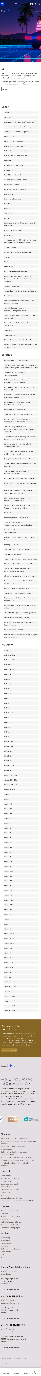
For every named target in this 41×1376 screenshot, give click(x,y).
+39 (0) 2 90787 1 (8, 1329)
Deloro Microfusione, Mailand (15, 151)
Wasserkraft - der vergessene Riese (17, 593)
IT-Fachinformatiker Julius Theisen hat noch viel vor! (20, 484)
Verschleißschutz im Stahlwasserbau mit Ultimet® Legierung (19, 302)
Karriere (7, 209)
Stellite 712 (8, 915)
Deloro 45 (7, 718)
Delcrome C (8, 674)
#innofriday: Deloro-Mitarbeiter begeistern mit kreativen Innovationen (20, 452)
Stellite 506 (8, 862)
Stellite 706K (9, 910)
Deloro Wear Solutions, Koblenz (15, 156)
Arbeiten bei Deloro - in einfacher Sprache (20, 127)
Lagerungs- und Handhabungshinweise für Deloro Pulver (20, 224)
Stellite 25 (8, 828)
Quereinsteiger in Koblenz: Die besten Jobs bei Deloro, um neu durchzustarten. (20, 241)
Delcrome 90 (9, 665)
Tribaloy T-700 (9, 1001)
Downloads (8, 161)
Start (6, 262)
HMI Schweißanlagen (12, 185)
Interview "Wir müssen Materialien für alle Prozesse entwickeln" (19, 396)
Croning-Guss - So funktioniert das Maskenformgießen (17, 472)
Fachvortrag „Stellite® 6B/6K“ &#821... (16, 1157)
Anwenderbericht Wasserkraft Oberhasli (19, 122)
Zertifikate (5, 1219)
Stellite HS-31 (9, 943)
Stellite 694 (8, 871)
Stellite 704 (8, 900)
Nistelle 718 (8, 751)
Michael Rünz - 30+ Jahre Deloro (16, 360)
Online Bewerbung (8, 1243)
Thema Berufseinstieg (12, 554)
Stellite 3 (7, 842)
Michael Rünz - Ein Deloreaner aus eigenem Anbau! (20, 606)
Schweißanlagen (10, 247)
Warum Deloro (9, 335)
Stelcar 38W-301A (10, 775)
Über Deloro (8, 267)
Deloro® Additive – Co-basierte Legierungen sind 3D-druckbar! (20, 636)
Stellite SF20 (8, 967)
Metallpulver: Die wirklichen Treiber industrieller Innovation (17, 403)
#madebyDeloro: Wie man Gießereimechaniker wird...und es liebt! (18, 523)
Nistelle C (7, 761)
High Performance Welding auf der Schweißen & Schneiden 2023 (17, 499)
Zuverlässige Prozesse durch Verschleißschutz (14, 531)
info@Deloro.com (17, 1083)
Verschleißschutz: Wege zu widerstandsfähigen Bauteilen (15, 309)
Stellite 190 (8, 804)
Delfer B (7, 679)
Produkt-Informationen (10, 1216)
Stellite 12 (7, 799)
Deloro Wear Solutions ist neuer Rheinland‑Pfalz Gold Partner (16, 381)
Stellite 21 (7, 818)
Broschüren (6, 1214)
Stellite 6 (7, 867)
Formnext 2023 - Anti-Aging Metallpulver (19, 478)
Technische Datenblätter (11, 1225)
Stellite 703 (8, 895)
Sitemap (7, 257)
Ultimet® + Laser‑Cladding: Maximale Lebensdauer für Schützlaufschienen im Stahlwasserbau (19, 278)
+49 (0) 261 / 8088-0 (17, 1080)
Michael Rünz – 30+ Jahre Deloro (14, 1138)
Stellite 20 (8, 809)
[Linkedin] (37, 4)
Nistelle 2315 (8, 742)
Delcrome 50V (9, 660)
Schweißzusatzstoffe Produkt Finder (17, 252)
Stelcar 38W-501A (10, 780)
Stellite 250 (8, 833)
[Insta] (40, 4)
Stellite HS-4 (9, 948)
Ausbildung (8, 213)
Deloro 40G (8, 713)
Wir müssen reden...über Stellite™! (16, 618)
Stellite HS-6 (8, 953)
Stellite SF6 (8, 972)
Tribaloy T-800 (9, 1006)
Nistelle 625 (8, 746)
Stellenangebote (8, 1240)
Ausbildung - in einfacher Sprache (17, 132)
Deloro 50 (7, 722)
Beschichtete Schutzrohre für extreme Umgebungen (18, 599)
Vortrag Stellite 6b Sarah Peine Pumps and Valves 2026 (20, 316)
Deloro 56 (7, 732)
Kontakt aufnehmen (9, 1050)
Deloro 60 (7, 737)
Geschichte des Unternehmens (15, 271)
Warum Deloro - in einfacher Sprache (18, 340)
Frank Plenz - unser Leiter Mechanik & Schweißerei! (18, 582)
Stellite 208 (8, 814)
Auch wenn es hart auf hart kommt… (18, 550)
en (16, 3)
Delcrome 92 (9, 670)
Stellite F (7, 924)
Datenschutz (9, 137)
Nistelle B (7, 756)
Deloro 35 (7, 698)
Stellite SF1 (8, 958)
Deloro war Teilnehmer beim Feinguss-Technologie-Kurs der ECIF (18, 492)
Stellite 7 (7, 886)
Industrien (8, 204)
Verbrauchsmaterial (11, 286)
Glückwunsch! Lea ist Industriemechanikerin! (20, 559)
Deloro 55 (7, 727)
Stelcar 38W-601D (11, 785)
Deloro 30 (7, 694)
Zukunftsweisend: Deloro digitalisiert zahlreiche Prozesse (17, 445)
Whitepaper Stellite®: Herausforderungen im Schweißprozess (20, 346)
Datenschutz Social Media (14, 141)
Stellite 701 (8, 891)
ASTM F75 (7, 650)
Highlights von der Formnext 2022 (16, 588)
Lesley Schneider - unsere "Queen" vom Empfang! (19, 538)
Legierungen (8, 235)
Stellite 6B (8, 876)
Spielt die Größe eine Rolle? (14, 630)
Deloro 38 (7, 703)
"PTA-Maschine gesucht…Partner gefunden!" (20, 613)
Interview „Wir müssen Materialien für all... (18, 1160)
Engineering (8, 170)
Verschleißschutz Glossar (13, 296)
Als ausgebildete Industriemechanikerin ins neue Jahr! (20, 465)
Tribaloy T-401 (9, 991)
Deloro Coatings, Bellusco (13, 146)
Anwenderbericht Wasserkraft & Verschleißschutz (16, 374)
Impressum (8, 194)
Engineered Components (13, 165)
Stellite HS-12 (9, 934)
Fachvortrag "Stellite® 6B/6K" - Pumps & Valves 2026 (19, 388)
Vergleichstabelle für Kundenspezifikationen (20, 291)
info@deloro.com (8, 1274)
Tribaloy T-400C (10, 987)
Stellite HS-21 (9, 939)
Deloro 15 (7, 684)
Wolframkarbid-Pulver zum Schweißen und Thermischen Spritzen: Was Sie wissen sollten (21, 366)
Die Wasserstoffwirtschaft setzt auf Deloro (20, 564)
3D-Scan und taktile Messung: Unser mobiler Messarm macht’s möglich (20, 438)
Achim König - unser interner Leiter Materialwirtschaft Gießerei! (17, 570)
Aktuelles (7, 117)
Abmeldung (8, 113)
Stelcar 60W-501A (10, 790)
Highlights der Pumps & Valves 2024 (17, 459)
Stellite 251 (8, 838)
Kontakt (5, 89)
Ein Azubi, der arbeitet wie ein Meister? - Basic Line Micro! (19, 623)
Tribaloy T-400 (9, 982)
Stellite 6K (8, 881)
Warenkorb (8, 330)
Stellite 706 (8, 905)
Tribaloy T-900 (9, 1011)
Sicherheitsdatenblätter (11, 1222)
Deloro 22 (7, 689)
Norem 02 (8, 770)
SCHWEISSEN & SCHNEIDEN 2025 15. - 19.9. (19, 414)
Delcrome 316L (9, 655)
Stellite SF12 (8, 963)
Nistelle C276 (9, 766)
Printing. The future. (11, 545)
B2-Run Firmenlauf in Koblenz (15, 513)
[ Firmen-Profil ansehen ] (11, 1290)
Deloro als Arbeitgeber (10, 1249)
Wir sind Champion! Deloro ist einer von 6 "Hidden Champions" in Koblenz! (19, 506)
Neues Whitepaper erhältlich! (15, 410)
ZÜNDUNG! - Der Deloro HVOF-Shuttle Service (20, 576)
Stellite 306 (8, 847)
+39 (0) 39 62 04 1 (8, 1300)
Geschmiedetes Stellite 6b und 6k (16, 180)
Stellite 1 (7, 794)
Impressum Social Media (13, 199)
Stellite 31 (7, 852)
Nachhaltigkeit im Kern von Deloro (16, 518)
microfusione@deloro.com (12, 1332)
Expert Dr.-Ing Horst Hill (12, 175)
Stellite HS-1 (8, 929)
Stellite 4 (7, 857)
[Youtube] (32, 4)
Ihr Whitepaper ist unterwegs (15, 189)
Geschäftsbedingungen (10, 1228)
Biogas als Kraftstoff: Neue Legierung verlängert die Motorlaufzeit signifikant (18, 420)
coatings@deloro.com (10, 1303)
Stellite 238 (8, 823)
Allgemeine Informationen (12, 1211)
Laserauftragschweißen (13, 230)
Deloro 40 (8, 708)
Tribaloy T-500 (9, 996)
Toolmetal (8, 977)
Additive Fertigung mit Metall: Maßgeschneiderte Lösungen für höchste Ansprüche (19, 429)
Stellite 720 (8, 919)
